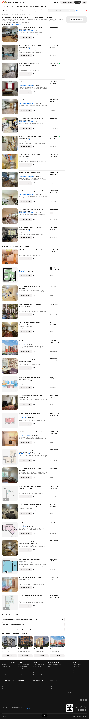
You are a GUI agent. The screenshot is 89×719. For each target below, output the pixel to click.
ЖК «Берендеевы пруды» (25, 435)
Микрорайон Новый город (39, 674)
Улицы (3, 690)
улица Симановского (23, 361)
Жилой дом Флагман (23, 581)
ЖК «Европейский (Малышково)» (26, 158)
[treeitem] (6, 6)
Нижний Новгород (6, 674)
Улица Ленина (21, 672)
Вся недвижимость (6, 700)
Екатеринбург (5, 670)
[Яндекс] (84, 716)
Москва (4, 664)
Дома (49, 672)
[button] (58, 2)
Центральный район (37, 668)
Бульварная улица (23, 415)
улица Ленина (22, 434)
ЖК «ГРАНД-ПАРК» (23, 308)
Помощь (60, 700)
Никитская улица (22, 270)
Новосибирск (5, 668)
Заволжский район (37, 670)
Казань (3, 672)
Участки (49, 670)
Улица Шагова (21, 674)
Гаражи (49, 666)
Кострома (21, 252)
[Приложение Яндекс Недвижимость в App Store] (78, 709)
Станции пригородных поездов (9, 686)
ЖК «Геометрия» (23, 417)
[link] (84, 2)
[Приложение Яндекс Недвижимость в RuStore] (85, 709)
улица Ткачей (22, 561)
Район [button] (72, 10)
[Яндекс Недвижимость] (10, 2)
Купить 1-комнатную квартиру (55, 688)
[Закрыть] (86, 10)
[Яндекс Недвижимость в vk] (81, 700)
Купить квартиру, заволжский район (56, 690)
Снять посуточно (21, 684)
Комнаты (50, 668)
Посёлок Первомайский (38, 664)
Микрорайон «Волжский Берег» (26, 30)
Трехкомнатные (76, 666)
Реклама (14, 700)
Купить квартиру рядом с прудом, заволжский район (60, 692)
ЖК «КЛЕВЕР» (22, 271)
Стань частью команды (23, 700)
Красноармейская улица (24, 488)
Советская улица (22, 324)
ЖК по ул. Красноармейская (25, 490)
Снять (19, 682)
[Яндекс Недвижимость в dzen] (83, 700)
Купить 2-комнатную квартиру (55, 686)
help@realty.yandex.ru (30, 708)
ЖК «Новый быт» (23, 599)
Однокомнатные (77, 670)
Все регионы (5, 682)
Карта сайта (66, 700)
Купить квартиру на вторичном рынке (56, 684)
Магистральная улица (24, 306)
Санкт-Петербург (6, 666)
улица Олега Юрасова (24, 29)
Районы (4, 684)
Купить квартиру (51, 682)
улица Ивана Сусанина (24, 579)
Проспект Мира (21, 668)
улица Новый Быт (23, 597)
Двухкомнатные (77, 664)
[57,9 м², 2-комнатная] (10, 312)
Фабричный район (37, 666)
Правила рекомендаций (51, 700)
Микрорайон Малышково (38, 672)
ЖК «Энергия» (22, 344)
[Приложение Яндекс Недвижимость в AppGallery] (83, 709)
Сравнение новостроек (7, 688)
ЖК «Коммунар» (22, 562)
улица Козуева (22, 525)
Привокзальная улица (24, 379)
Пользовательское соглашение (37, 700)
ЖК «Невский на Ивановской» (26, 453)
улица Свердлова (23, 397)
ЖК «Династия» (22, 526)
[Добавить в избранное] (34, 37)
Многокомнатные (77, 668)
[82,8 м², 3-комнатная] (10, 421)
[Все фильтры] (3, 10)
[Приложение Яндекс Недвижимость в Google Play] (81, 709)
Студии (74, 672)
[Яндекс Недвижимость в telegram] (86, 700)
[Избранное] (55, 2)
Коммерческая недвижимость (55, 664)
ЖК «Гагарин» (22, 380)
